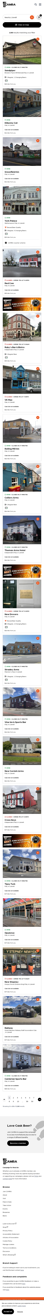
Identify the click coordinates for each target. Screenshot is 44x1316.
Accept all (8, 1311)
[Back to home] (9, 4)
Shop (5, 1227)
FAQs (36, 1176)
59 (32, 1101)
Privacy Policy (7, 1230)
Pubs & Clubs (7, 1202)
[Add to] (37, 39)
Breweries (6, 1212)
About (5, 1195)
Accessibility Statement (11, 1234)
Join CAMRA (7, 1191)
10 (18, 1101)
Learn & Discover (9, 1223)
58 (27, 1101)
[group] (22, 50)
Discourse (6, 1251)
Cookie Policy (7, 1241)
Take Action (7, 1205)
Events (5, 1209)
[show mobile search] (35, 4)
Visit (4, 1198)
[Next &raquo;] (39, 1099)
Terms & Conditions (9, 1248)
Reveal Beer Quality (14, 227)
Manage (20, 1311)
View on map (23, 25)
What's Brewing (8, 1255)
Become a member (18, 1143)
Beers (5, 1216)
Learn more (21, 1306)
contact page (7, 1178)
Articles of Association (11, 1237)
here (22, 1270)
